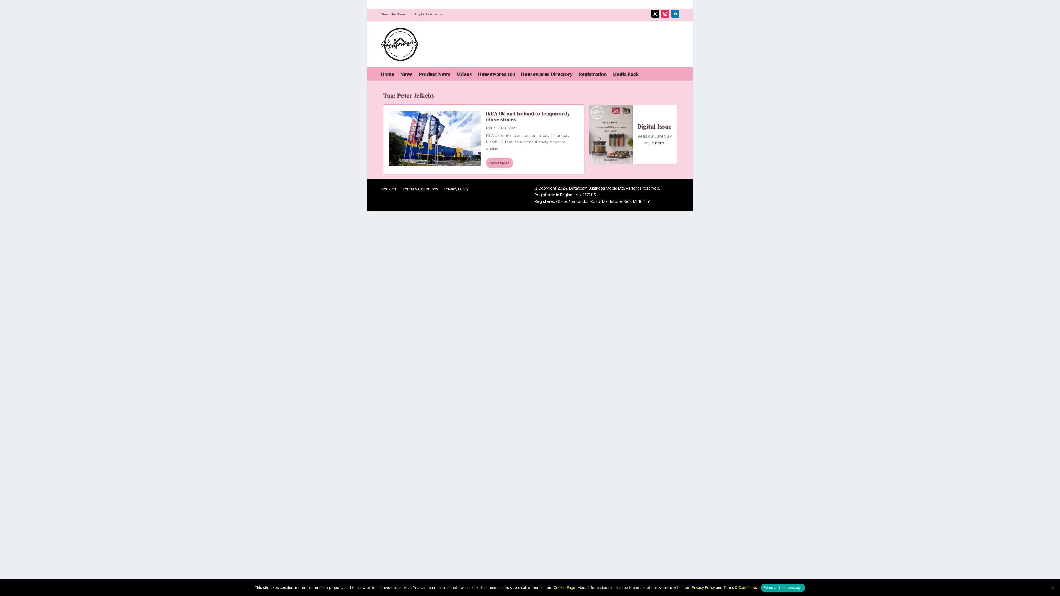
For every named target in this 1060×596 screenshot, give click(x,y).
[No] (1052, 587)
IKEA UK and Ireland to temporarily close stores (528, 116)
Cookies (388, 189)
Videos (464, 75)
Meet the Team (394, 14)
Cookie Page (564, 587)
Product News (435, 75)
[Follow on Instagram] (665, 14)
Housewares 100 (496, 75)
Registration (593, 75)
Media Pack (626, 75)
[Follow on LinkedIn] (675, 14)
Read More (499, 163)
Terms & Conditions (420, 189)
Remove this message (783, 587)
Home (387, 75)
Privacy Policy (456, 189)
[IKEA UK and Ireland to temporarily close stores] (435, 138)
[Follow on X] (655, 14)
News (406, 75)
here (659, 142)
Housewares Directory (547, 75)
